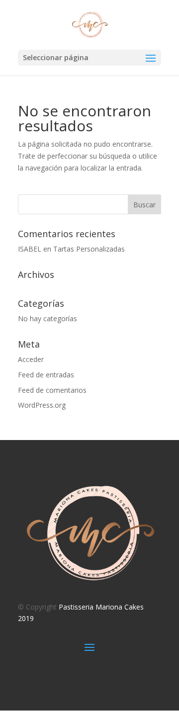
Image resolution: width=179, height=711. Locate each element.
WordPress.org (42, 405)
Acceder (31, 359)
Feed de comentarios (52, 390)
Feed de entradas (46, 374)
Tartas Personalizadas (89, 249)
